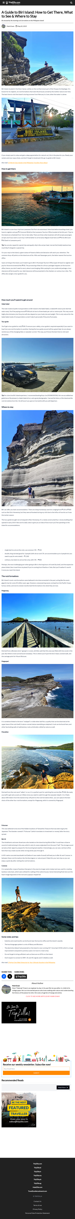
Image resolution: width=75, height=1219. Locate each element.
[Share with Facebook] (4, 976)
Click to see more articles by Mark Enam (43, 996)
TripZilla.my (38, 1175)
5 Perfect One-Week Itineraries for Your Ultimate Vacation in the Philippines (31, 962)
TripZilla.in (37, 1171)
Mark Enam (16, 986)
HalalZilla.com (37, 1187)
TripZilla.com (37, 1164)
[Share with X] (9, 976)
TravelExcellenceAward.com (37, 1191)
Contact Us (37, 1201)
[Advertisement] (37, 286)
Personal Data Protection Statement (37, 1213)
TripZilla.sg (37, 1183)
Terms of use (37, 1205)
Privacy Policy (37, 1209)
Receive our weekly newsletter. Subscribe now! (27, 1064)
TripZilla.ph (37, 1179)
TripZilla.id (37, 1167)
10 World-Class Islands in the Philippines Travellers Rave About (27, 163)
